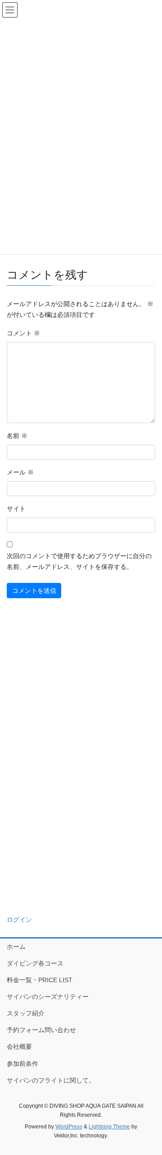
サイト (16, 508)
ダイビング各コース (35, 963)
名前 (17, 435)
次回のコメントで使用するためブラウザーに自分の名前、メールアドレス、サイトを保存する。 (79, 561)
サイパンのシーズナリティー (48, 996)
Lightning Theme (109, 1126)
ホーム (16, 946)
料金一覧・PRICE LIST (39, 980)
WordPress (68, 1126)
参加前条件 (22, 1063)
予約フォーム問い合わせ (41, 1029)
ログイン (19, 919)
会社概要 (19, 1046)
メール (20, 472)
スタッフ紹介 (26, 1013)
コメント (23, 333)
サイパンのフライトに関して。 (51, 1080)
